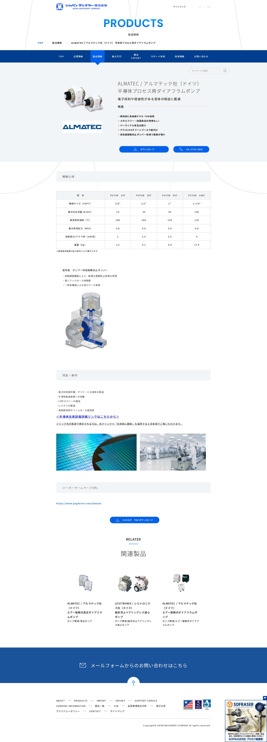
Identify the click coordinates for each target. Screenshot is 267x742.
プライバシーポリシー (68, 711)
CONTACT (95, 711)
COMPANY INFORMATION (71, 706)
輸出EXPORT (136, 56)
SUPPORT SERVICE (146, 701)
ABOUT (60, 701)
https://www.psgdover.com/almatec (79, 503)
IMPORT (101, 701)
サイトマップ (179, 7)
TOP (40, 43)
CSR (116, 706)
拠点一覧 (100, 706)
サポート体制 (158, 56)
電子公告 (161, 706)
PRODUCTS (80, 701)
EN (209, 7)
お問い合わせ (201, 56)
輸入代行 (117, 56)
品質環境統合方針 (137, 706)
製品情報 (57, 43)
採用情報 (179, 56)
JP (199, 7)
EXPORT (120, 701)
